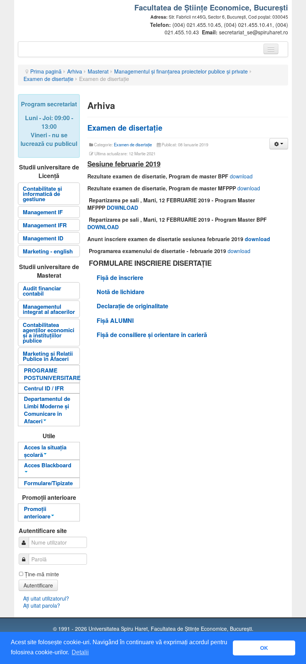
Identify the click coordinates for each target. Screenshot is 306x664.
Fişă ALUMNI (116, 320)
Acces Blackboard (47, 465)
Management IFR (45, 225)
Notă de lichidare (120, 291)
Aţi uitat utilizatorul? (46, 598)
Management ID (43, 238)
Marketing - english (48, 251)
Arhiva (74, 71)
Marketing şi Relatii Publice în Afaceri (48, 356)
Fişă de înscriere (120, 277)
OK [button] (264, 648)
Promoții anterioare (37, 512)
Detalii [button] (80, 652)
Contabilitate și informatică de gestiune (42, 193)
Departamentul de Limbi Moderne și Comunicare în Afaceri (47, 410)
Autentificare (38, 585)
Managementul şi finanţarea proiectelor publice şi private (181, 71)
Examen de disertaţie (49, 78)
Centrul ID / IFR (44, 388)
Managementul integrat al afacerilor (49, 309)
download (241, 176)
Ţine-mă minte (42, 574)
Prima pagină (46, 71)
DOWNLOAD (122, 207)
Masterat (98, 71)
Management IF (43, 212)
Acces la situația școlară (45, 451)
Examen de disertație (124, 127)
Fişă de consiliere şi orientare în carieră (152, 334)
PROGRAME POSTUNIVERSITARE (52, 374)
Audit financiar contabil (42, 290)
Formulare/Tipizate (48, 483)
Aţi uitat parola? (41, 605)
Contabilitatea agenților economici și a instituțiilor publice (48, 333)
